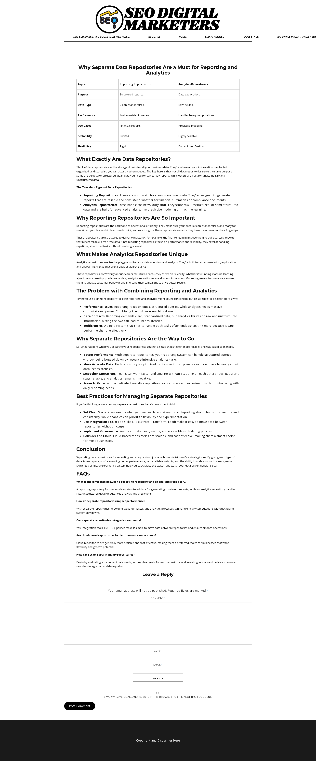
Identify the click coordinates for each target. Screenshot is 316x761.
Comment (158, 597)
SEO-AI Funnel (214, 37)
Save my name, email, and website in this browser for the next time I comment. (158, 697)
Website (158, 678)
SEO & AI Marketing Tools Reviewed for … (101, 37)
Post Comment (79, 706)
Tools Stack (250, 37)
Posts (183, 37)
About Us (154, 37)
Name (158, 651)
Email (158, 664)
